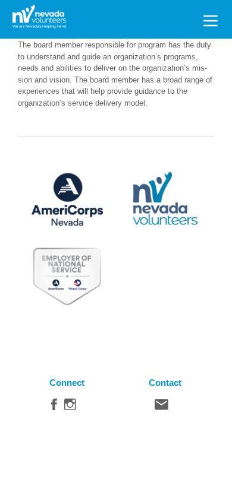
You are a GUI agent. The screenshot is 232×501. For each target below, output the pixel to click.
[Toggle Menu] (210, 19)
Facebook (54, 407)
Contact (161, 407)
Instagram (70, 407)
